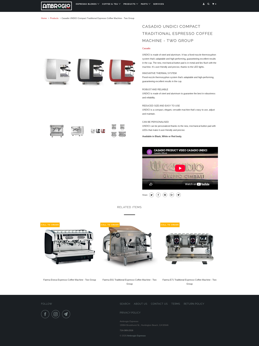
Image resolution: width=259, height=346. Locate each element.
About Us (140, 303)
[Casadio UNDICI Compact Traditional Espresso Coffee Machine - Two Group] (90, 71)
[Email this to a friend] (178, 195)
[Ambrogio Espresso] (56, 6)
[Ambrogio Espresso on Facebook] (46, 314)
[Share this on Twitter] (151, 195)
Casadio (146, 48)
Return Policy (194, 303)
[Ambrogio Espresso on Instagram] (56, 314)
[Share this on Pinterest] (164, 195)
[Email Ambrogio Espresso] (67, 314)
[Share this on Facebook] (158, 195)
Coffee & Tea (110, 4)
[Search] (208, 4)
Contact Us (159, 303)
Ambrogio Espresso (136, 335)
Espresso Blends (86, 4)
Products (130, 4)
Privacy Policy (130, 312)
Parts (145, 4)
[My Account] (204, 4)
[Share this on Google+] (171, 195)
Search (125, 303)
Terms (175, 303)
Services (158, 4)
